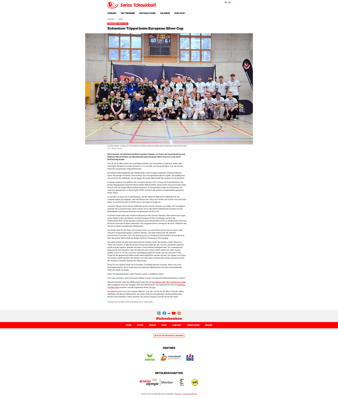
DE (229, 2)
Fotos (140, 325)
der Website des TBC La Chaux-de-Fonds (168, 282)
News (121, 19)
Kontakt (176, 325)
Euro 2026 (180, 13)
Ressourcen (193, 325)
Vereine (111, 24)
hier (153, 287)
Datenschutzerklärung (190, 394)
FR (226, 2)
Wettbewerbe (128, 13)
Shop (164, 325)
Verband (111, 13)
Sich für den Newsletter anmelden (169, 336)
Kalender (165, 13)
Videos (152, 325)
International (121, 24)
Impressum (178, 394)
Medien (208, 325)
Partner (169, 347)
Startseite (110, 19)
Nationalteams (148, 13)
